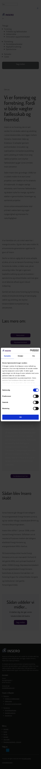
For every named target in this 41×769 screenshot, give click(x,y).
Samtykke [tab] (7, 356)
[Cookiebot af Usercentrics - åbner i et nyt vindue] (30, 350)
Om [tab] (33, 356)
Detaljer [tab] (20, 356)
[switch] (36, 396)
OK (20, 417)
